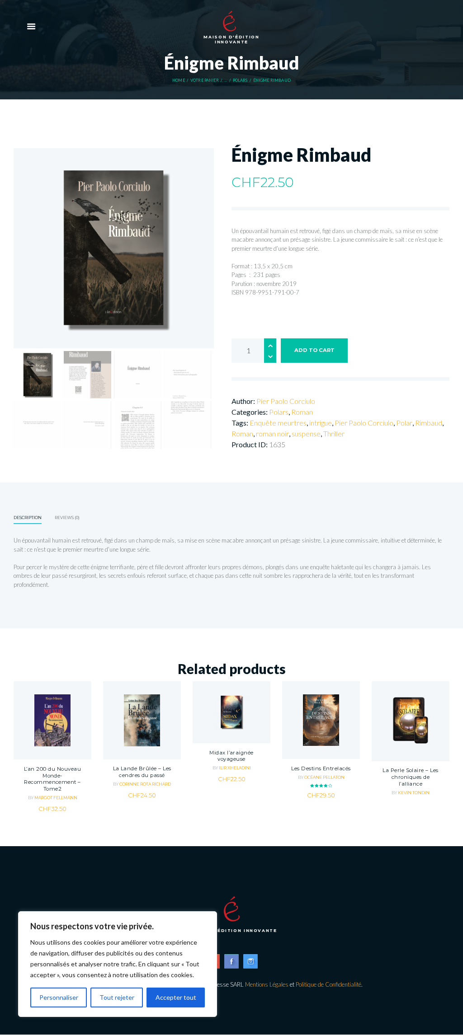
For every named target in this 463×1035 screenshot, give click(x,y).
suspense (306, 433)
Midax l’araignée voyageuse (231, 756)
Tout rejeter (116, 997)
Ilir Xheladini (235, 767)
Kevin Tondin (414, 792)
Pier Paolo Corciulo (285, 401)
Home (178, 80)
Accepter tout (176, 997)
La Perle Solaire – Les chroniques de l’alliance (410, 777)
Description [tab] (28, 517)
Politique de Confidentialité (328, 984)
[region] (117, 964)
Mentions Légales (266, 984)
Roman (302, 411)
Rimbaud (428, 422)
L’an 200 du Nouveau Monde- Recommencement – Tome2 (52, 779)
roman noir (272, 433)
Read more (411, 744)
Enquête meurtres (278, 422)
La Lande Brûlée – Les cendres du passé (142, 771)
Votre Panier (204, 80)
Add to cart (314, 350)
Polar (404, 422)
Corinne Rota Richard (145, 784)
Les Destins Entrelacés (320, 768)
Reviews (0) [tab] (67, 517)
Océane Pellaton (324, 777)
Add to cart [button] (52, 742)
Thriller (334, 433)
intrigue (320, 422)
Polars (240, 80)
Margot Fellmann (55, 797)
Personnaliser (58, 997)
